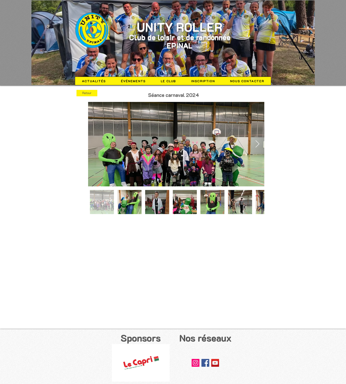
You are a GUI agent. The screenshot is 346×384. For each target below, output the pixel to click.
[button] (141, 363)
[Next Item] (257, 144)
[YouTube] (215, 363)
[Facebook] (205, 363)
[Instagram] (195, 363)
